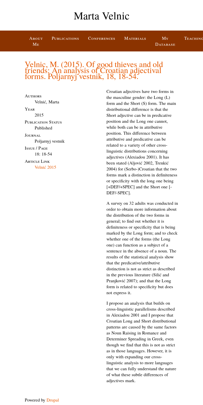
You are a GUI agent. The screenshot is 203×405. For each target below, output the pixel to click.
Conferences (101, 38)
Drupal (53, 400)
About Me (36, 41)
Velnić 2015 (45, 167)
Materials (135, 38)
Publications (65, 38)
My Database (165, 41)
